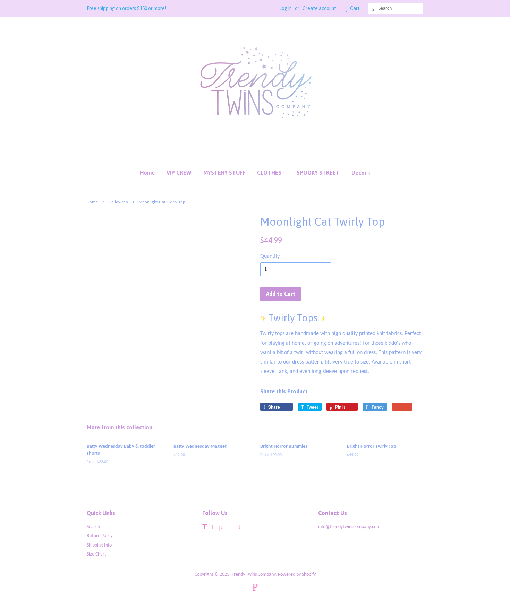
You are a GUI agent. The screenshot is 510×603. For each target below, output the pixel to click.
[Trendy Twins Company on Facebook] (213, 528)
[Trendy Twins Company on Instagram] (230, 528)
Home (147, 172)
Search (93, 527)
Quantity (270, 256)
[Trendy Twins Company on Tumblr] (239, 528)
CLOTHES (270, 172)
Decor (359, 172)
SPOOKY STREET (318, 172)
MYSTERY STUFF (224, 172)
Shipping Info (99, 545)
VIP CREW (179, 172)
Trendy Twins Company (253, 574)
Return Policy (99, 536)
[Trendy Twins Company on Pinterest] (221, 528)
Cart (355, 8)
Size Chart (96, 554)
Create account (319, 8)
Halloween (118, 202)
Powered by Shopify (297, 574)
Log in (285, 8)
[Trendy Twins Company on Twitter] (204, 528)
